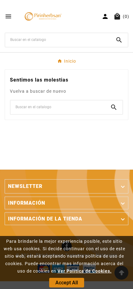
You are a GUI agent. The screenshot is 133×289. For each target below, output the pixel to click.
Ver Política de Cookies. (85, 271)
